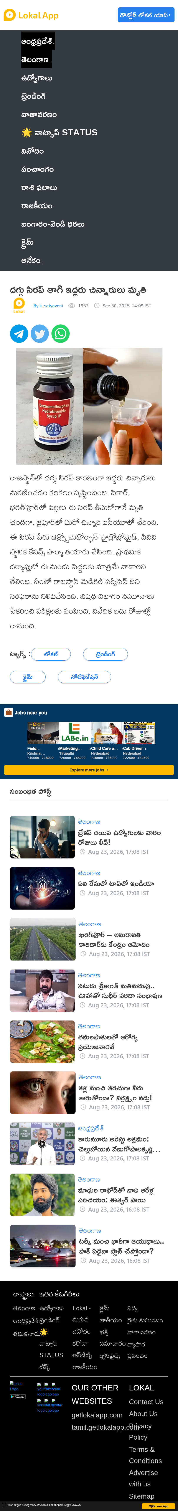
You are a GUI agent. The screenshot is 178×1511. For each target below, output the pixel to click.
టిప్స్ (45, 1366)
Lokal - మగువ (82, 1313)
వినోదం (82, 1331)
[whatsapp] (61, 336)
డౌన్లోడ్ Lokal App (158, 1506)
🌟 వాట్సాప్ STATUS (51, 1343)
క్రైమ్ (105, 1307)
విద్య (132, 1307)
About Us (143, 1414)
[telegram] (20, 336)
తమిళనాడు (27, 1333)
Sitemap (142, 1496)
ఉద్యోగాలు (52, 1307)
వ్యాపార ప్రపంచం (137, 1350)
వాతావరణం (141, 1332)
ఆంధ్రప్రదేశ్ (36, 40)
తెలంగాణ (35, 58)
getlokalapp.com (97, 1415)
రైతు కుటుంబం (145, 1320)
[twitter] (41, 336)
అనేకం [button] (31, 259)
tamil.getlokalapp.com (105, 1427)
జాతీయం (111, 1320)
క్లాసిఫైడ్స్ (110, 1355)
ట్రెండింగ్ (50, 1320)
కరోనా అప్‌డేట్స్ (82, 1349)
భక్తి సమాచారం (113, 1338)
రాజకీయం (85, 1366)
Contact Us (146, 1402)
